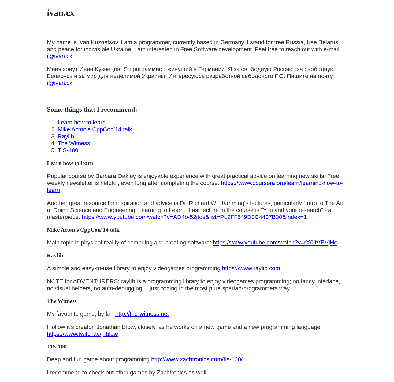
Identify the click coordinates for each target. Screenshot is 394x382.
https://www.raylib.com (251, 268)
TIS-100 (68, 150)
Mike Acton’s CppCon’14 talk (95, 129)
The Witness (74, 143)
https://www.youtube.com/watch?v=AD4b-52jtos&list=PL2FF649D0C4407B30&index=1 (194, 217)
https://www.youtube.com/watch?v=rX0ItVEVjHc (275, 242)
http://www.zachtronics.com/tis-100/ (197, 359)
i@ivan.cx (59, 56)
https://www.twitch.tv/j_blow (82, 334)
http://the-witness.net (142, 313)
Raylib (66, 136)
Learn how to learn (82, 122)
